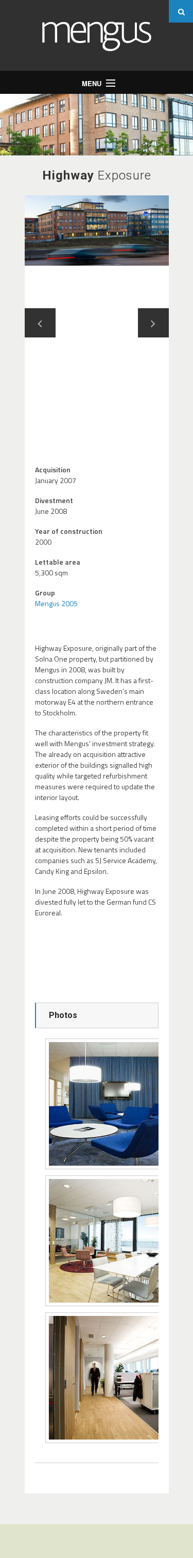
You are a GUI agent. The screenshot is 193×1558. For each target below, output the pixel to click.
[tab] (97, 1015)
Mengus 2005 (56, 603)
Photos (63, 1015)
